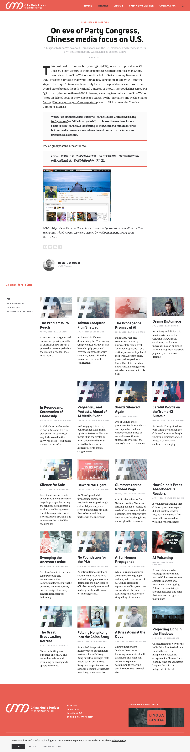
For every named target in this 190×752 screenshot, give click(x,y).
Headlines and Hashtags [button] (20, 311)
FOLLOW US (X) (74, 713)
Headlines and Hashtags (95, 22)
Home (88, 5)
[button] (183, 5)
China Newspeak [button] (15, 303)
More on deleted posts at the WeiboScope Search (73, 97)
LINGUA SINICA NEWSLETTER (143, 704)
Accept (18, 746)
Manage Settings (52, 746)
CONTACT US (73, 709)
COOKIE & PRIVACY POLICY (80, 717)
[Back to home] (27, 5)
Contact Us (167, 5)
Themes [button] (103, 5)
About (119, 5)
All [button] (8, 299)
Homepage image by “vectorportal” (74, 102)
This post (56, 66)
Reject (32, 746)
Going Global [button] (14, 307)
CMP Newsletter (141, 5)
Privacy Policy (119, 740)
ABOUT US (72, 706)
